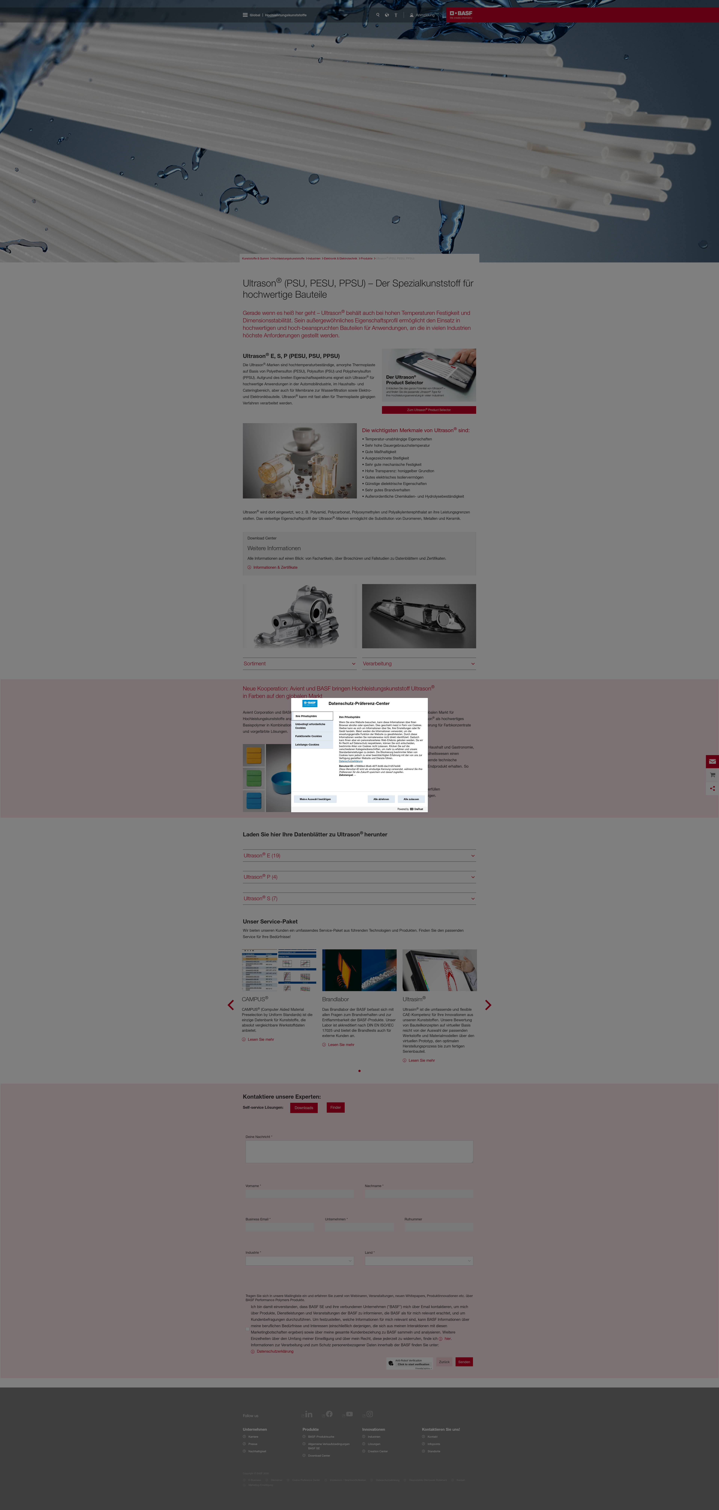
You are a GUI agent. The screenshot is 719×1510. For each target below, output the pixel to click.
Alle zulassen (411, 799)
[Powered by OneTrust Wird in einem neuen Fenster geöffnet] (412, 810)
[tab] (312, 716)
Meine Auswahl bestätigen (315, 799)
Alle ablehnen (381, 799)
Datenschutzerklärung (350, 761)
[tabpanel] (382, 748)
